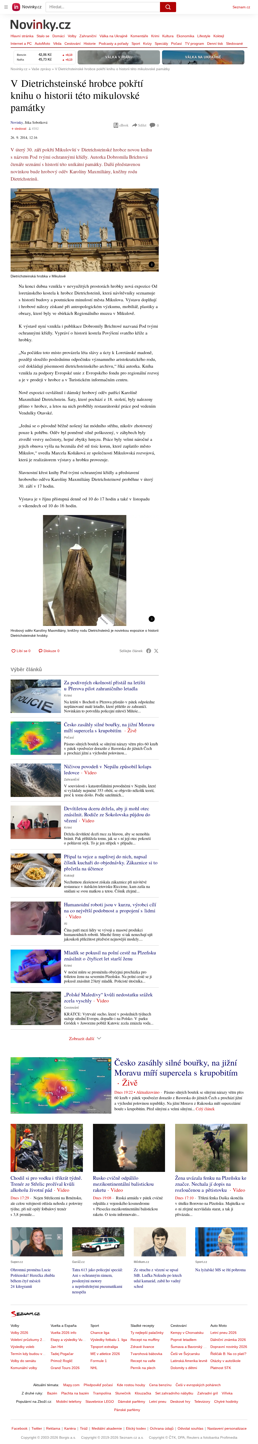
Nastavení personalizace (227, 1428)
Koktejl (218, 36)
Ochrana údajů (162, 1428)
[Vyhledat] (168, 7)
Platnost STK (220, 1368)
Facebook (19, 1428)
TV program (194, 43)
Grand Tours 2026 (65, 1368)
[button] (85, 230)
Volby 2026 (19, 1333)
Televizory (202, 1401)
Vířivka (227, 1393)
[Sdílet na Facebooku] (148, 650)
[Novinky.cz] (41, 26)
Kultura (168, 36)
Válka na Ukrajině (113, 36)
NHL (94, 1368)
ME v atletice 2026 (105, 1354)
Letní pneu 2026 (223, 1333)
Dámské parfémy (131, 1401)
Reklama (53, 1428)
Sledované (234, 43)
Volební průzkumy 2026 (29, 1340)
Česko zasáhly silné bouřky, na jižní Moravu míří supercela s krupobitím (109, 727)
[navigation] (6, 7)
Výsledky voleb (22, 1347)
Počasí (176, 43)
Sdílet (142, 125)
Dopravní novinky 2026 (228, 1347)
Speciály (161, 43)
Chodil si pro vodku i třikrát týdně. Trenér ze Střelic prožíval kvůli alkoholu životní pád (46, 1183)
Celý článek (205, 1108)
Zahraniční (87, 36)
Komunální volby (24, 1368)
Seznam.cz (241, 7)
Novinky (17, 122)
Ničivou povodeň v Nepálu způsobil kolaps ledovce (107, 769)
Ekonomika (185, 36)
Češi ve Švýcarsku (185, 1354)
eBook (123, 125)
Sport (136, 43)
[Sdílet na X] (156, 650)
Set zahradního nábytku (174, 1393)
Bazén (52, 1393)
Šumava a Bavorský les (189, 1347)
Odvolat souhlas (190, 1428)
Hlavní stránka (22, 36)
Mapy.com (71, 1385)
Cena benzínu (160, 1385)
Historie (90, 43)
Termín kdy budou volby (30, 1354)
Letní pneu (157, 1401)
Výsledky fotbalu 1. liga (108, 1340)
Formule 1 (98, 1361)
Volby (72, 36)
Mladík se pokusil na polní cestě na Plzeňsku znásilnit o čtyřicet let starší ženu (110, 955)
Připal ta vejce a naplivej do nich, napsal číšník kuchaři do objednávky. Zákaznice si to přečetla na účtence (110, 862)
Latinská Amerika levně (189, 1361)
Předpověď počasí (98, 1385)
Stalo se (43, 36)
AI (65, 923)
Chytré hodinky (226, 1401)
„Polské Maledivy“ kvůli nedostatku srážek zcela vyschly (108, 997)
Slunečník (123, 1393)
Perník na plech (143, 1368)
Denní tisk (215, 43)
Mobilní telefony (68, 1401)
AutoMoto (42, 43)
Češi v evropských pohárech (198, 1385)
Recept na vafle (143, 1361)
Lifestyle (203, 36)
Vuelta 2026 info (63, 1333)
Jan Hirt (57, 1347)
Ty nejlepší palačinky (147, 1333)
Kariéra (70, 1428)
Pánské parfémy (127, 1410)
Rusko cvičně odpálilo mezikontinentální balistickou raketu (123, 1183)
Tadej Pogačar (62, 1354)
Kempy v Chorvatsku (187, 1333)
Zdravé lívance (142, 1347)
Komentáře (139, 36)
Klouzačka (143, 1393)
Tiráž (84, 1428)
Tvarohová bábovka (146, 1354)
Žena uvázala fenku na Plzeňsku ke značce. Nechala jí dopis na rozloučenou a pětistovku (210, 1183)
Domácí (58, 36)
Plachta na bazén (75, 1393)
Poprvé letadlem (184, 1340)
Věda (57, 43)
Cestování (72, 43)
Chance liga (99, 1333)
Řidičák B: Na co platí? (228, 1354)
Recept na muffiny (145, 1340)
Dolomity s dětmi (184, 1368)
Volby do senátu (23, 1361)
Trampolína (102, 1393)
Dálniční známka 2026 (228, 1340)
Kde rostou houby (131, 1385)
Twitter (36, 1428)
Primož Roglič (62, 1361)
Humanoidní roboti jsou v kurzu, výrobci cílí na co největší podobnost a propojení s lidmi (110, 907)
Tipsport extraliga (104, 1347)
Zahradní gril (207, 1393)
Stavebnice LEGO (99, 1401)
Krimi (155, 36)
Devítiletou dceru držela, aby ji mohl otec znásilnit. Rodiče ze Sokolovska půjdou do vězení (107, 814)
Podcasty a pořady (113, 43)
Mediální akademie (107, 1428)
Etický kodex (136, 1428)
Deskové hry (180, 1401)
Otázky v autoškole (225, 1361)
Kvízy (147, 43)
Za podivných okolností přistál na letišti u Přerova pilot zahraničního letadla (104, 685)
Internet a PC (21, 43)
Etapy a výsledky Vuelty (69, 1340)
